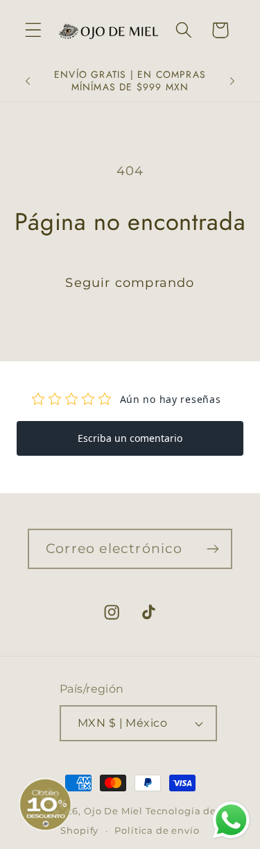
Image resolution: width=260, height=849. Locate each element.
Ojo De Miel (113, 810)
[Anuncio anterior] (27, 81)
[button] (33, 30)
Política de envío (156, 830)
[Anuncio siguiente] (232, 81)
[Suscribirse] (212, 549)
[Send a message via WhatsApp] (231, 820)
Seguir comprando (129, 282)
